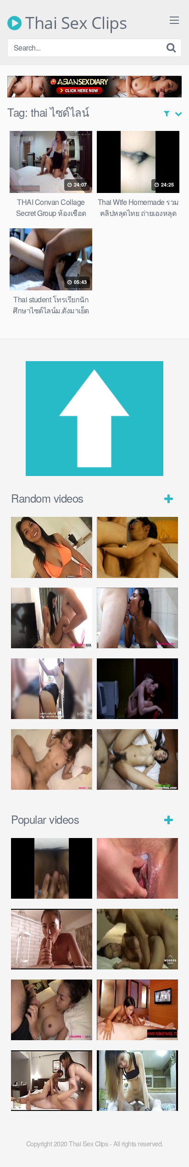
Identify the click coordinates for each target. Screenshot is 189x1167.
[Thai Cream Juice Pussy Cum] (137, 868)
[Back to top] (173, 1147)
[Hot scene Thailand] (137, 939)
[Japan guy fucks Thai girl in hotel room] (51, 1010)
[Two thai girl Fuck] (51, 1080)
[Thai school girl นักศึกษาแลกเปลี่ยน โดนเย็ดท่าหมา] (51, 688)
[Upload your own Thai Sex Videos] (94, 473)
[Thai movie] (137, 688)
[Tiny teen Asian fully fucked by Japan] (51, 618)
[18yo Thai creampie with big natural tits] (51, 547)
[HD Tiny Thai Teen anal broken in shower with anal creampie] (137, 618)
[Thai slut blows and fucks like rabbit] (51, 759)
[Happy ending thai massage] (137, 1010)
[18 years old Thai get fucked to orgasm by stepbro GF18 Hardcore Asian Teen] (137, 547)
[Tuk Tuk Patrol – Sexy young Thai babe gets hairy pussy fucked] (137, 759)
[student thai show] (51, 868)
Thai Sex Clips (74, 23)
